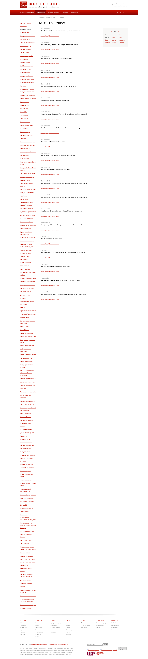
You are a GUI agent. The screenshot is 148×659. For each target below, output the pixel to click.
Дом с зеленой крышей (27, 432)
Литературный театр (26, 76)
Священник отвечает (26, 540)
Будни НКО (23, 505)
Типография (100, 620)
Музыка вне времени (26, 218)
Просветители (24, 102)
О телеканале (39, 632)
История (22, 634)
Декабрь (122, 42)
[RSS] (126, 12)
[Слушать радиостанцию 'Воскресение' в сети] (108, 650)
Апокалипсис (24, 199)
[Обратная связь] (120, 12)
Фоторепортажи (70, 629)
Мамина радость (25, 253)
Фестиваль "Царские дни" (28, 314)
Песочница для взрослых (28, 336)
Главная (41, 17)
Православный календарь (28, 98)
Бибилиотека (114, 627)
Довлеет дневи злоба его (28, 385)
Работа (22, 586)
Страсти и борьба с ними (28, 278)
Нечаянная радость (26, 228)
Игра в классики (25, 269)
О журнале (84, 627)
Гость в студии (24, 39)
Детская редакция (25, 49)
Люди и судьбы (25, 543)
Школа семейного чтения (28, 354)
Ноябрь (114, 42)
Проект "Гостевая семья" (28, 311)
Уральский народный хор (28, 495)
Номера (68, 627)
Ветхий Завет (24, 330)
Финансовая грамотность (28, 501)
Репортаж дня (24, 105)
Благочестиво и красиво (27, 401)
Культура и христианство (28, 212)
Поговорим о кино (25, 448)
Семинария (114, 620)
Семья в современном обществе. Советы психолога (27, 373)
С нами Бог (23, 298)
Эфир (37, 623)
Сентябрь (122, 40)
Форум (37, 636)
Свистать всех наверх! (27, 241)
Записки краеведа (25, 250)
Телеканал (38, 620)
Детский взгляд (25, 295)
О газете (68, 632)
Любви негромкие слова (27, 382)
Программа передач (27, 12)
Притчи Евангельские (27, 288)
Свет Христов (24, 266)
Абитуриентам (115, 625)
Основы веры (24, 317)
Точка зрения (24, 115)
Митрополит (24, 623)
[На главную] (118, 12)
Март (121, 34)
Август (114, 40)
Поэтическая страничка (27, 95)
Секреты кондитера (26, 480)
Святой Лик (23, 112)
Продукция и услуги (101, 623)
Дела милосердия (25, 46)
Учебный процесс (116, 623)
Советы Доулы (24, 326)
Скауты (22, 307)
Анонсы (68, 625)
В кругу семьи (24, 32)
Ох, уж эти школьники (27, 531)
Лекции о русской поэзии (28, 152)
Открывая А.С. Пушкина (27, 455)
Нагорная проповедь (26, 208)
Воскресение (44, 3)
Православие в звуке (26, 361)
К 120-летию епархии (26, 66)
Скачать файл (44, 35)
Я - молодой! (24, 128)
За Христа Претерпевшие (28, 225)
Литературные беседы (27, 177)
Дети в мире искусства (27, 404)
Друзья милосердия (26, 333)
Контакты (74, 12)
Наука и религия (25, 553)
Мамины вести (24, 158)
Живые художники (26, 583)
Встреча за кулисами (26, 420)
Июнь (121, 37)
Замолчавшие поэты (26, 508)
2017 (119, 31)
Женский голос (25, 180)
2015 (111, 31)
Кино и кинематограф (27, 498)
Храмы (22, 629)
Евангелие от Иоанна (26, 222)
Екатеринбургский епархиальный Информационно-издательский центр (49, 644)
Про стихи (23, 436)
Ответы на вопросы (41, 629)
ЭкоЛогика (23, 196)
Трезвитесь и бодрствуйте (28, 392)
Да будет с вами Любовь (28, 42)
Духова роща (24, 511)
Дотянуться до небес (26, 56)
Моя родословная (25, 262)
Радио (53, 620)
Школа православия (26, 125)
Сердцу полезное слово (27, 285)
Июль (106, 40)
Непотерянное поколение (28, 189)
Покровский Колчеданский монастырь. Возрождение (28, 517)
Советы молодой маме (27, 345)
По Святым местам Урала (28, 605)
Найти (106, 644)
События (23, 625)
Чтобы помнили (25, 122)
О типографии (100, 625)
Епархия (23, 620)
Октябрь (107, 42)
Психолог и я (24, 388)
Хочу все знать (25, 118)
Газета (68, 620)
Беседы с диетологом (27, 192)
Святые (22, 632)
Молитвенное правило (27, 82)
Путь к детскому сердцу (27, 559)
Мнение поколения (26, 608)
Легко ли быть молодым (27, 173)
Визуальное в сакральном (28, 378)
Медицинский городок (27, 79)
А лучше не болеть (26, 429)
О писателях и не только (28, 596)
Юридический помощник (27, 145)
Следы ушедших (25, 471)
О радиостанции (53, 12)
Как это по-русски (25, 69)
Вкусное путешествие (27, 445)
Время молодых (25, 132)
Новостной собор (25, 417)
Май (113, 37)
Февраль (114, 34)
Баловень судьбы (25, 291)
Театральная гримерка (27, 467)
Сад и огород (24, 108)
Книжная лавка (25, 72)
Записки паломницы (26, 556)
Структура (23, 627)
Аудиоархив (49, 17)
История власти (25, 62)
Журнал (83, 620)
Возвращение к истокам (27, 36)
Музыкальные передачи (27, 142)
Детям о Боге (24, 52)
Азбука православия (26, 464)
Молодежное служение (27, 237)
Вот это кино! (24, 155)
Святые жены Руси (26, 358)
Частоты (65, 12)
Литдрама (23, 138)
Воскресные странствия (27, 281)
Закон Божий (24, 59)
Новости (37, 625)
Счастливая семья (26, 413)
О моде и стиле (25, 452)
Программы (38, 627)
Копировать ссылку (54, 35)
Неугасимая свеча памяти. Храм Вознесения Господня (28, 525)
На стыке (23, 86)
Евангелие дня (24, 148)
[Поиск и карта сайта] (124, 12)
